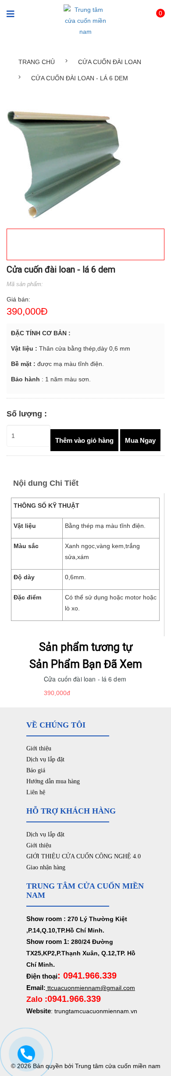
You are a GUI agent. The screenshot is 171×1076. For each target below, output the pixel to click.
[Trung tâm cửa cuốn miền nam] (85, 20)
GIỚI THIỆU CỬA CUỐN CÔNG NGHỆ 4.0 (83, 856)
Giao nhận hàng (45, 867)
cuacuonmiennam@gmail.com (93, 987)
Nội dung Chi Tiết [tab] (45, 483)
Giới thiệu (38, 748)
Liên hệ (35, 792)
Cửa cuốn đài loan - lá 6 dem (85, 678)
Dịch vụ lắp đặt (45, 759)
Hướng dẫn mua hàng (53, 781)
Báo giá (35, 770)
